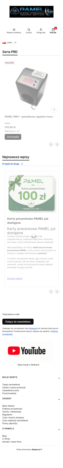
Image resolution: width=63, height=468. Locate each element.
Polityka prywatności (12, 408)
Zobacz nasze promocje (13, 387)
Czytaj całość (14, 278)
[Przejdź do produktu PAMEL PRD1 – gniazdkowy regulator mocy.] (31, 87)
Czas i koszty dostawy (13, 417)
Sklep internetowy (28, 449)
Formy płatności (9, 423)
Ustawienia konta (10, 390)
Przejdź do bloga (10, 164)
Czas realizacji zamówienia (15, 420)
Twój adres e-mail (10, 314)
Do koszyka (13, 137)
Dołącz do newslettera (17, 321)
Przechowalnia (9, 393)
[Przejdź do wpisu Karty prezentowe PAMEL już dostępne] (31, 192)
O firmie (6, 438)
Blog (4, 436)
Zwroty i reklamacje (11, 411)
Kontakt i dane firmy (12, 441)
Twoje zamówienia (11, 384)
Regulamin (33, 328)
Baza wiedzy (8, 405)
